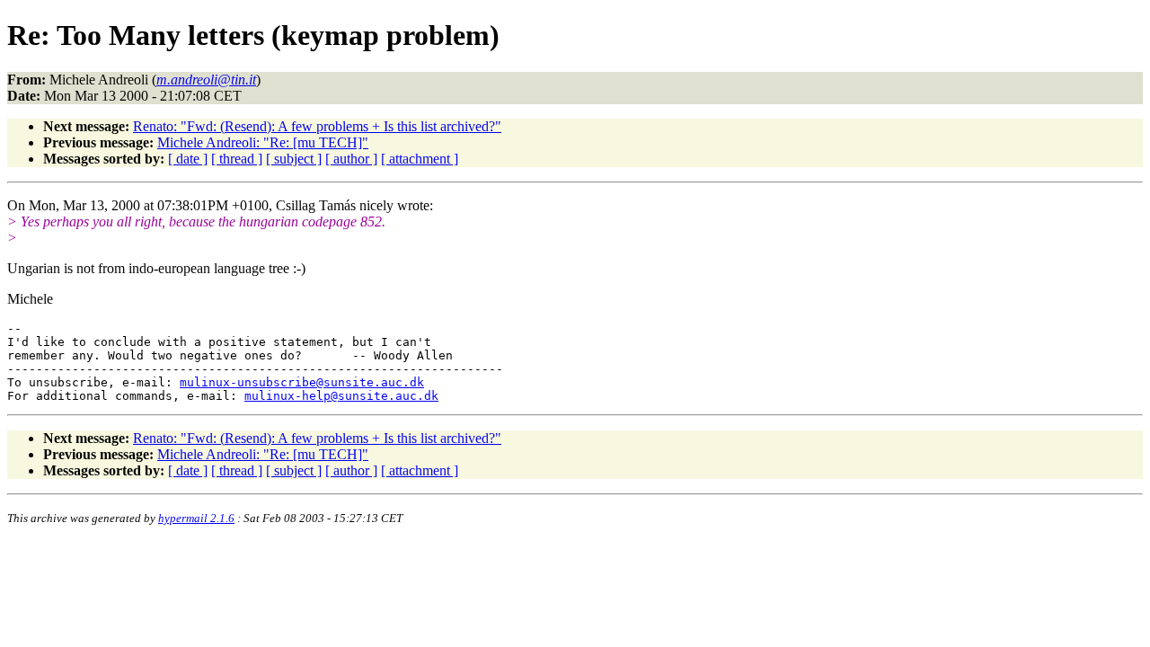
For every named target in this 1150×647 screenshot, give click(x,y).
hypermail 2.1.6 (196, 518)
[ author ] (351, 158)
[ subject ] (294, 158)
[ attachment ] (419, 158)
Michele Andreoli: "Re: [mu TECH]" (262, 142)
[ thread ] (236, 158)
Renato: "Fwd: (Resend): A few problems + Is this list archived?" (317, 126)
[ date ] (188, 158)
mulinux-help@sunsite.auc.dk (341, 396)
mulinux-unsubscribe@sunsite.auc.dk (302, 382)
